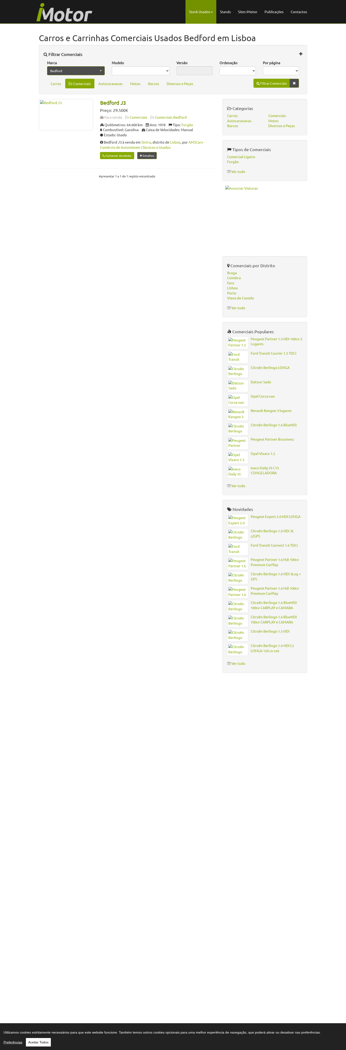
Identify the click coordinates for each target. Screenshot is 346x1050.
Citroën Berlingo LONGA (270, 367)
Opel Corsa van (263, 396)
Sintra (146, 142)
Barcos (153, 83)
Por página (271, 62)
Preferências (13, 1042)
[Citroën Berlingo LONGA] (237, 371)
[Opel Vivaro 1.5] (237, 457)
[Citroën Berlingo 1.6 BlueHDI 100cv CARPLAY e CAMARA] (237, 606)
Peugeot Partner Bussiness (272, 439)
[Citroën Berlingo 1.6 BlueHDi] (237, 428)
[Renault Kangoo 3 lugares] (237, 414)
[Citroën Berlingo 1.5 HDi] (237, 635)
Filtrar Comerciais (65, 54)
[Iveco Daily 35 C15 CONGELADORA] (237, 471)
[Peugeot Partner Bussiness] (237, 443)
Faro (230, 283)
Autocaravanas (110, 83)
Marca (52, 62)
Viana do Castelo (240, 298)
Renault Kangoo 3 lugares (271, 410)
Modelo (118, 62)
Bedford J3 (113, 102)
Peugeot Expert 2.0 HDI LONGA (276, 516)
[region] (173, 1036)
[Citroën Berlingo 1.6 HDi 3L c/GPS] (237, 534)
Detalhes (148, 155)
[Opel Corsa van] (237, 400)
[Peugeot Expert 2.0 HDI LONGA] (237, 520)
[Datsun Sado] (237, 385)
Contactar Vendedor (118, 155)
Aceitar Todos (38, 1042)
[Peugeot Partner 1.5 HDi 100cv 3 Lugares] (237, 342)
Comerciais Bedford (171, 117)
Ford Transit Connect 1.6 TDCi (274, 545)
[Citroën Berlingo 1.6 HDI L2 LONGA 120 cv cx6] (237, 649)
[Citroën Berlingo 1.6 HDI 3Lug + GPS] (237, 577)
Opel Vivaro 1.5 (263, 453)
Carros (56, 83)
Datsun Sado (261, 382)
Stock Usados (199, 11)
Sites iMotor (247, 11)
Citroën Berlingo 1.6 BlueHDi (274, 425)
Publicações (274, 11)
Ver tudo (238, 171)
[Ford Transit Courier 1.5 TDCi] (237, 357)
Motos (135, 83)
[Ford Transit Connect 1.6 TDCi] (237, 549)
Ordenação (228, 62)
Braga (232, 272)
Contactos (299, 11)
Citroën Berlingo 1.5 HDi (270, 631)
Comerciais (81, 83)
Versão (182, 62)
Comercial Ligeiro (241, 156)
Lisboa (175, 142)
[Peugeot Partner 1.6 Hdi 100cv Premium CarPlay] (237, 563)
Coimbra (234, 277)
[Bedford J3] (66, 114)
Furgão (187, 124)
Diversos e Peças (180, 83)
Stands (225, 11)
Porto (231, 293)
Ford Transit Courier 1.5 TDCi (273, 353)
